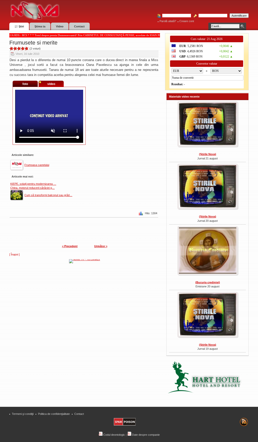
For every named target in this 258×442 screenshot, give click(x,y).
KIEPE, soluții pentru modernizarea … (33, 183)
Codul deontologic (114, 434)
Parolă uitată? (167, 21)
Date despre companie (145, 434)
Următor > (100, 246)
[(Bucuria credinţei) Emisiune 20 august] (207, 251)
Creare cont (186, 21)
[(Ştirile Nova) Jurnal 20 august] (207, 187)
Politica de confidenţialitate (54, 413)
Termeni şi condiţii (23, 413)
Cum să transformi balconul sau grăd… (48, 195)
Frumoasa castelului (36, 164)
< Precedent (70, 246)
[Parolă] (211, 15)
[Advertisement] (87, 301)
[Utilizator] (175, 15)
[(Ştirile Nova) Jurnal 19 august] (207, 315)
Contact (79, 413)
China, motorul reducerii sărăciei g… (32, 187)
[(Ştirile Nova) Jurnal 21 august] (207, 124)
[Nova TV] (79, 10)
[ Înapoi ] (14, 254)
